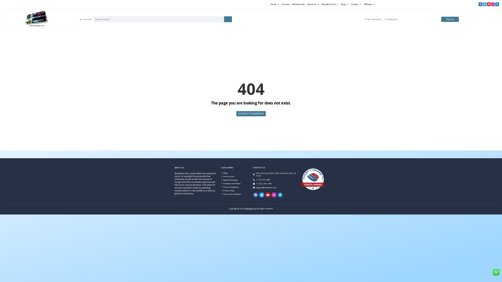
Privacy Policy (229, 191)
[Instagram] (493, 4)
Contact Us (259, 167)
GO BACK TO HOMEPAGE (251, 114)
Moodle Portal (329, 4)
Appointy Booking (230, 180)
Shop (343, 4)
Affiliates (368, 4)
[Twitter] (484, 4)
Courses (285, 4)
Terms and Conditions (232, 194)
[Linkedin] (497, 4)
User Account (228, 176)
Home (273, 4)
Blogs (225, 173)
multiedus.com (251, 208)
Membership (298, 4)
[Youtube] (489, 4)
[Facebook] (480, 4)
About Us (311, 4)
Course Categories (231, 187)
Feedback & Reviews (232, 184)
